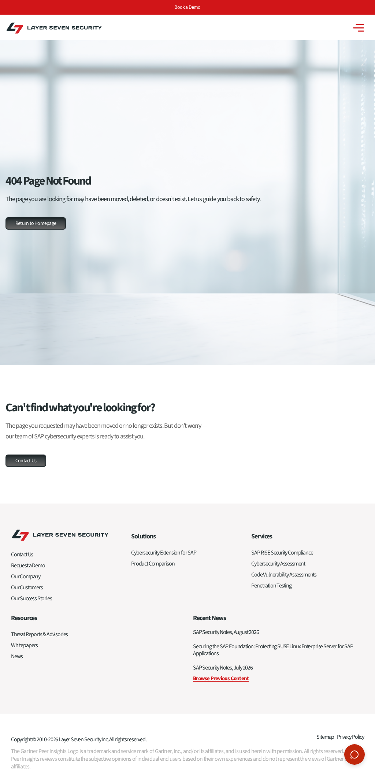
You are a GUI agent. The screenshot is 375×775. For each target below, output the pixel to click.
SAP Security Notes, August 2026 (226, 632)
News (17, 656)
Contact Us (22, 554)
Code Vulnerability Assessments (283, 575)
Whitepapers (24, 645)
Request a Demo (28, 565)
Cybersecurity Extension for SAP (163, 553)
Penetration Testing (271, 586)
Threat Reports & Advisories (39, 634)
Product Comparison (153, 564)
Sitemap (325, 737)
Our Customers (27, 587)
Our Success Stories (31, 598)
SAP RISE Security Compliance (282, 553)
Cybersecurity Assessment (278, 564)
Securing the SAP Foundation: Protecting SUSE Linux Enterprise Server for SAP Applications (273, 649)
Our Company (25, 576)
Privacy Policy (350, 737)
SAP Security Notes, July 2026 (223, 668)
